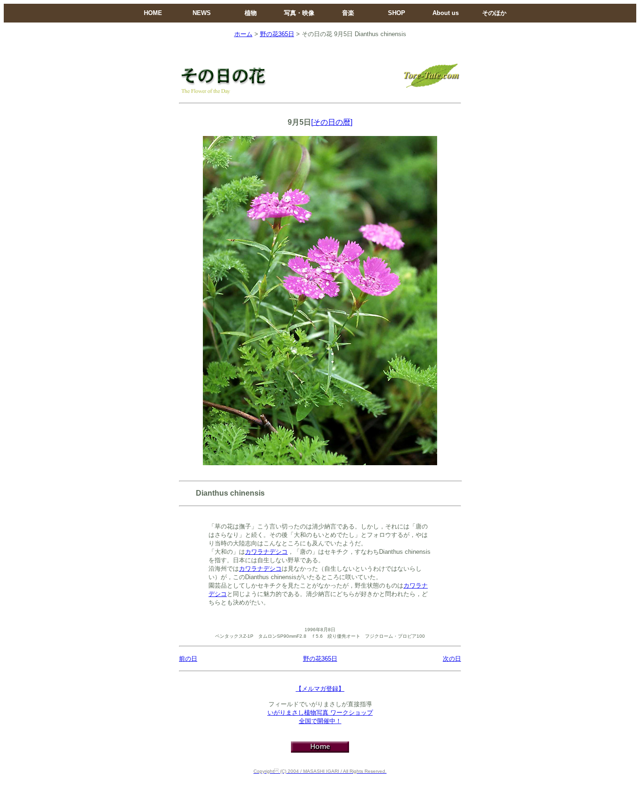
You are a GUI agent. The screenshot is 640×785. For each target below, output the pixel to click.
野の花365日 (277, 34)
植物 (251, 12)
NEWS (202, 12)
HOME (153, 12)
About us (445, 12)
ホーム (243, 34)
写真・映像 (299, 12)
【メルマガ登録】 (320, 688)
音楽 (348, 12)
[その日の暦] (331, 122)
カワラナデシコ (266, 551)
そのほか (494, 12)
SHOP (396, 12)
